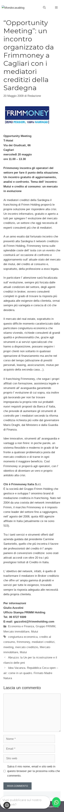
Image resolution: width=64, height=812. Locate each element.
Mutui (34, 631)
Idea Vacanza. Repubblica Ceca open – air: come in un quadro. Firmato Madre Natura (30, 673)
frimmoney (23, 642)
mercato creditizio (26, 647)
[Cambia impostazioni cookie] (6, 805)
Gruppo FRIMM (45, 626)
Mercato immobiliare (16, 631)
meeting (8, 647)
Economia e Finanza (21, 626)
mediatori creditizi (43, 642)
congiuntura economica (23, 636)
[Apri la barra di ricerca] (44, 7)
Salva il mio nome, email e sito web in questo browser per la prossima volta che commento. (33, 771)
